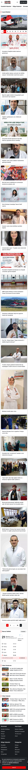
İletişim (3, 731)
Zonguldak (4, 754)
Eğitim (16, 747)
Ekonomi (17, 749)
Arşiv (16, 736)
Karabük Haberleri (6, 6)
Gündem (17, 751)
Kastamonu (4, 749)
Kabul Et (14, 767)
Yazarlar (3, 736)
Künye (2, 733)
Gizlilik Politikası (5, 729)
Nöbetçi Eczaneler (20, 731)
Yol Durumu (18, 733)
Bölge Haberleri (17, 6)
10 (26, 31)
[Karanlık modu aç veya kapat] (17, 2)
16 (17, 625)
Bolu (2, 751)
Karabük (3, 745)
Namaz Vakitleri (19, 729)
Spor (16, 754)
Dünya (16, 745)
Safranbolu (4, 747)
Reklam (3, 738)
